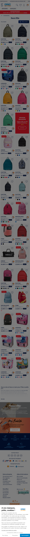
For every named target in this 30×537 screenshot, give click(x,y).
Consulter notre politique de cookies (9, 530)
